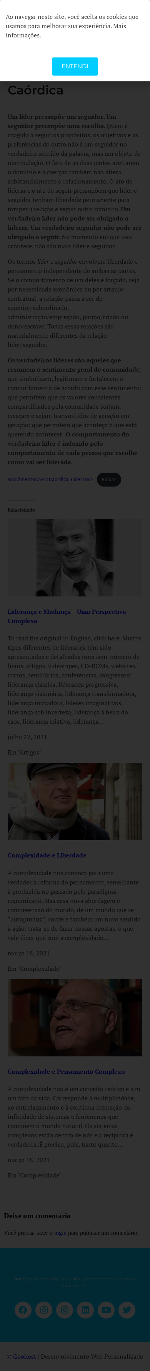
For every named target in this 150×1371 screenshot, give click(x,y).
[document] (75, 685)
